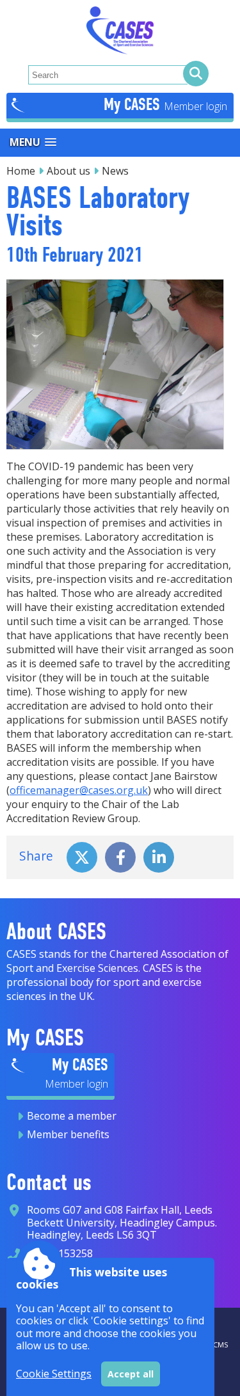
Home (20, 171)
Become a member (71, 1116)
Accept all (131, 1374)
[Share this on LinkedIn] (159, 855)
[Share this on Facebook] (120, 855)
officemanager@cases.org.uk (79, 790)
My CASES (134, 104)
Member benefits (68, 1134)
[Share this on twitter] (82, 855)
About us (68, 171)
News (115, 171)
